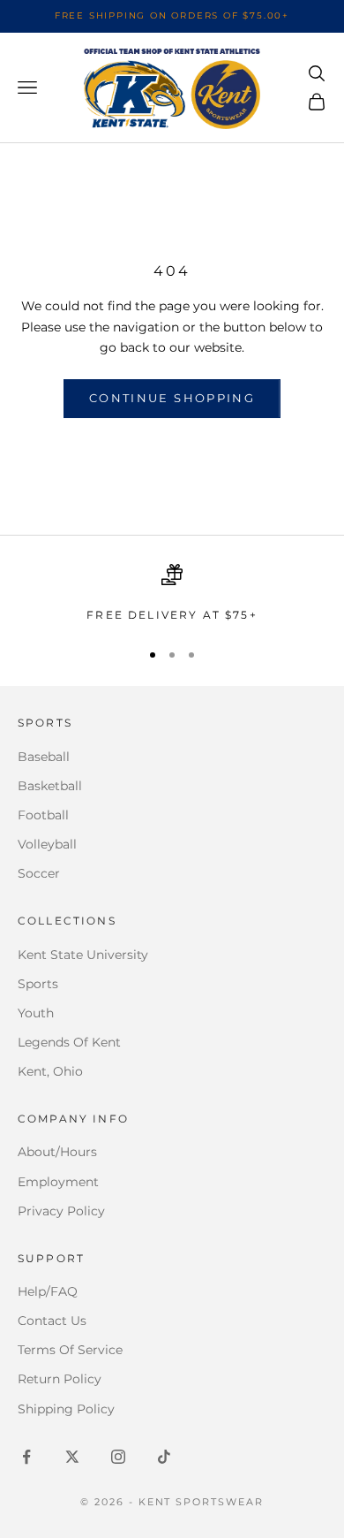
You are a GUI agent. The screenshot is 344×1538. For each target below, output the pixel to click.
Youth (36, 1013)
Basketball (50, 786)
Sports (38, 984)
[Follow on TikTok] (164, 1457)
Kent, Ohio (50, 1071)
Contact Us (52, 1321)
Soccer (39, 873)
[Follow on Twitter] (72, 1457)
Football (43, 815)
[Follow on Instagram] (118, 1457)
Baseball (44, 757)
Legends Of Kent (69, 1042)
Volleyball (47, 844)
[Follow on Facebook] (26, 1457)
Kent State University (83, 955)
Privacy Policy (61, 1211)
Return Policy (59, 1379)
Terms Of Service (70, 1350)
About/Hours (57, 1152)
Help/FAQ (48, 1291)
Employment (58, 1182)
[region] (172, 594)
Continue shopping (172, 398)
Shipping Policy (66, 1409)
